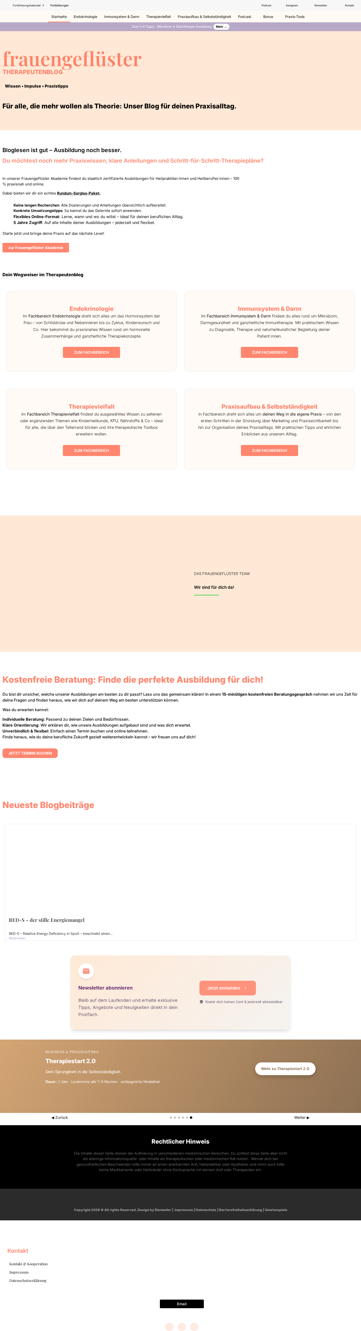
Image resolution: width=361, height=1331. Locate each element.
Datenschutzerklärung (27, 1280)
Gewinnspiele (276, 1210)
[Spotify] (194, 1198)
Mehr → (221, 26)
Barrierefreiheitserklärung (240, 1210)
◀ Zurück (59, 1117)
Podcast (244, 16)
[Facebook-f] (166, 1198)
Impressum (184, 1210)
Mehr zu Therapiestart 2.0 (285, 1068)
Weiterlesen (17, 938)
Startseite (59, 16)
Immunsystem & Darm (121, 16)
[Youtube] (185, 1198)
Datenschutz (206, 1210)
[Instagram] (176, 1198)
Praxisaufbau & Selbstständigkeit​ (204, 16)
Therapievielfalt (158, 16)
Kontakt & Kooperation (28, 1263)
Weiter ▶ (302, 1117)
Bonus (268, 16)
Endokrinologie (85, 16)
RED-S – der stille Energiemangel (46, 919)
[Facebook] (169, 1327)
